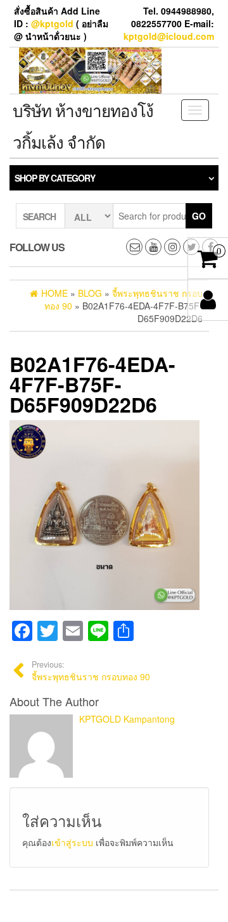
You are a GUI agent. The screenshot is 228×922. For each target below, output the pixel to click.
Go (199, 215)
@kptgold (52, 23)
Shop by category (55, 177)
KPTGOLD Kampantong (127, 719)
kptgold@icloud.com (169, 36)
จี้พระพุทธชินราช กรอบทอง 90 (91, 671)
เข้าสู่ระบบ (72, 842)
